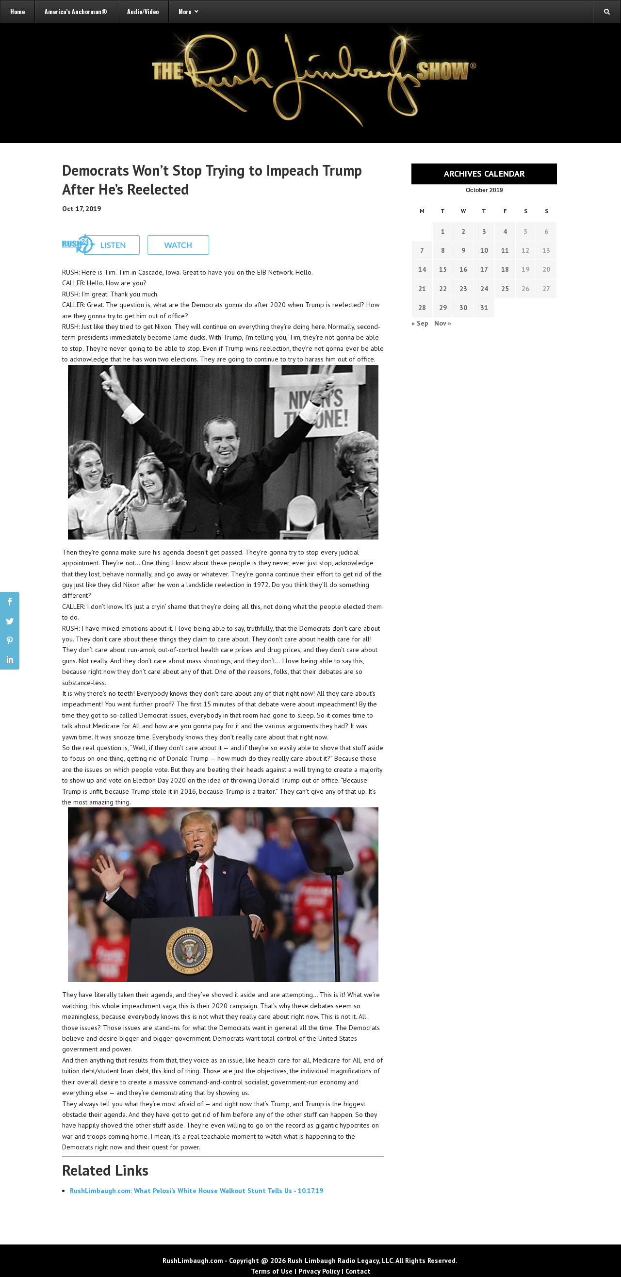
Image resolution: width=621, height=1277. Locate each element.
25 (505, 288)
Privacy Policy (319, 1271)
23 (463, 288)
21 (422, 288)
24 (484, 288)
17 (484, 269)
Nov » (442, 323)
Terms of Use (272, 1271)
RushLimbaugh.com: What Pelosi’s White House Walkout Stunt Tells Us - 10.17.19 (196, 1190)
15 (443, 269)
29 (443, 307)
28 (422, 307)
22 (443, 288)
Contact (358, 1271)
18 (505, 269)
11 (505, 250)
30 (463, 307)
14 (422, 269)
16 (463, 269)
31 (484, 307)
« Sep (419, 323)
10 (484, 250)
